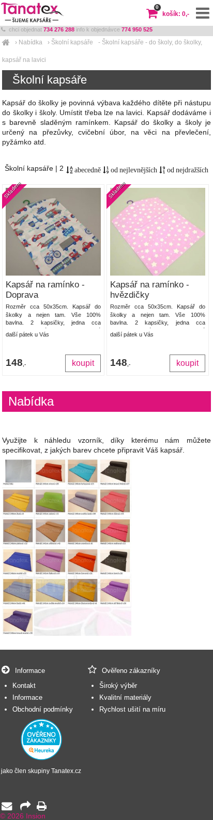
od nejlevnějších (133, 170)
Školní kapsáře (72, 42)
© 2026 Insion (22, 816)
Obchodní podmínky (42, 709)
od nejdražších (186, 170)
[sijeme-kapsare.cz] (6, 42)
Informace (27, 697)
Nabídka (30, 42)
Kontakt (24, 685)
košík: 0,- (172, 14)
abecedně (87, 170)
